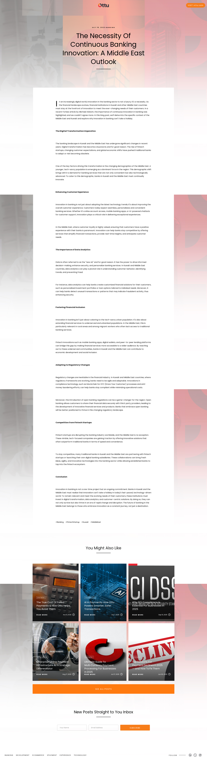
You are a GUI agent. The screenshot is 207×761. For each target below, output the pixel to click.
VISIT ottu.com (195, 5)
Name (59, 723)
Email (91, 723)
